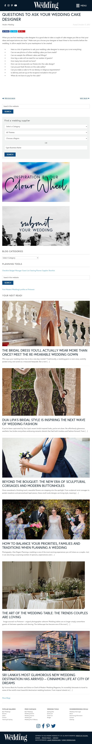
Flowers (4, 717)
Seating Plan (50, 711)
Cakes (3, 715)
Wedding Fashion (29, 713)
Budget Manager (16, 271)
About (71, 713)
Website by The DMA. (82, 736)
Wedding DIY (28, 717)
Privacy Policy (46, 738)
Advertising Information (76, 715)
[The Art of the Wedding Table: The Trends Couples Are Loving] (43, 585)
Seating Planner (36, 271)
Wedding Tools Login (75, 711)
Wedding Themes (29, 715)
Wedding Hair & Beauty (31, 719)
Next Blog (84, 98)
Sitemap (72, 719)
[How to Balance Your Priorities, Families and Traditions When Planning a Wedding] (46, 520)
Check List (50, 715)
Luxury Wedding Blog (54, 740)
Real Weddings (6, 711)
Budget (49, 717)
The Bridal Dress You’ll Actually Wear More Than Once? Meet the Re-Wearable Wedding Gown (44, 352)
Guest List (26, 271)
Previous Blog (9, 98)
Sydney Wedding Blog (68, 740)
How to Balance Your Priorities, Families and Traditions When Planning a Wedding (41, 546)
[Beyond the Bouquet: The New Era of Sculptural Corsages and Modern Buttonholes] (46, 458)
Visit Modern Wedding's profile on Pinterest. (18, 289)
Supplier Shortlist (48, 271)
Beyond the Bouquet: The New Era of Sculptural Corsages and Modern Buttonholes (44, 484)
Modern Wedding (15, 738)
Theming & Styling (7, 719)
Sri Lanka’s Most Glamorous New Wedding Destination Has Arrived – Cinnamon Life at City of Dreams (45, 679)
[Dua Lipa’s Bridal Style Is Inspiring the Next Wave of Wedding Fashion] (41, 392)
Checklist (5, 271)
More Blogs (6, 698)
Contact (72, 717)
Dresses (4, 713)
